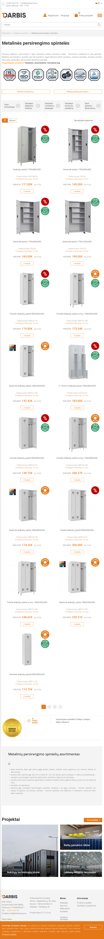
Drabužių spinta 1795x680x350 (27, 169)
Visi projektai (92, 820)
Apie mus (63, 906)
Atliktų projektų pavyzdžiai (77, 92)
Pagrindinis (6, 33)
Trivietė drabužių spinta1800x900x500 (77, 530)
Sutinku (93, 927)
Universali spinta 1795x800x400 (27, 241)
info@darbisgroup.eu (29, 3)
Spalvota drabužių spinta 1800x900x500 (77, 602)
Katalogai (64, 903)
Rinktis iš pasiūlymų (25, 92)
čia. (58, 63)
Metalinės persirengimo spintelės (45, 33)
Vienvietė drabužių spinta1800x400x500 (27, 674)
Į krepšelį (27, 191)
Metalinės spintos (21, 33)
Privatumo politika (84, 903)
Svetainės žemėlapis (64, 918)
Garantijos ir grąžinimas (86, 906)
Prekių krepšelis (86, 15)
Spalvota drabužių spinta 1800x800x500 (27, 530)
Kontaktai (64, 911)
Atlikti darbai (65, 909)
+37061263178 (13, 910)
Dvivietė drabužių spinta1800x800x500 (27, 458)
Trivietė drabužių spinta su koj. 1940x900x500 (27, 602)
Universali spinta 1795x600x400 (77, 169)
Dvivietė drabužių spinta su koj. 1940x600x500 (77, 314)
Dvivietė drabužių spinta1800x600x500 (27, 314)
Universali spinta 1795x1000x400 (77, 241)
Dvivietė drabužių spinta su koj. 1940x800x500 (77, 458)
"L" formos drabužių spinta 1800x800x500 (77, 386)
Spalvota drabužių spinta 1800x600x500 (27, 386)
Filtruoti (12, 120)
